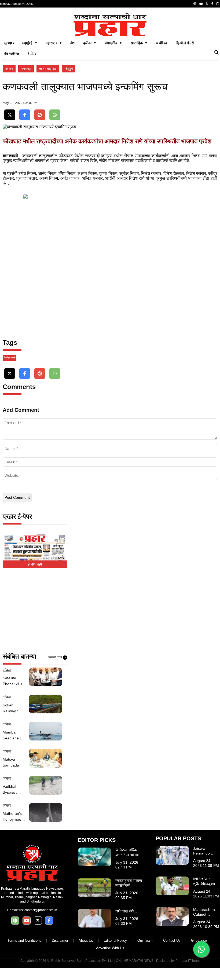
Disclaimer (60, 940)
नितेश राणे (9, 358)
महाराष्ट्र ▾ (54, 43)
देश (72, 43)
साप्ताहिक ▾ (138, 43)
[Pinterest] (39, 115)
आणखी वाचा (57, 657)
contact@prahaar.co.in (40, 910)
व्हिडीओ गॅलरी (185, 43)
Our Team (145, 940)
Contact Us (172, 940)
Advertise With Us (110, 948)
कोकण (9, 69)
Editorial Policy (115, 940)
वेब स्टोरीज (11, 54)
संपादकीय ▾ (113, 43)
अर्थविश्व (161, 43)
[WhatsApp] (54, 115)
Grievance (199, 940)
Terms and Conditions (24, 940)
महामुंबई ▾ (29, 43)
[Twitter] (207, 3)
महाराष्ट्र (26, 69)
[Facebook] (212, 3)
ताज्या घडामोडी (48, 69)
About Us (86, 940)
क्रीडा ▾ (89, 43)
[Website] (194, 3)
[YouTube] (201, 3)
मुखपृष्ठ (9, 43)
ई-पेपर (32, 54)
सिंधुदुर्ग (69, 69)
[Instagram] (217, 3)
